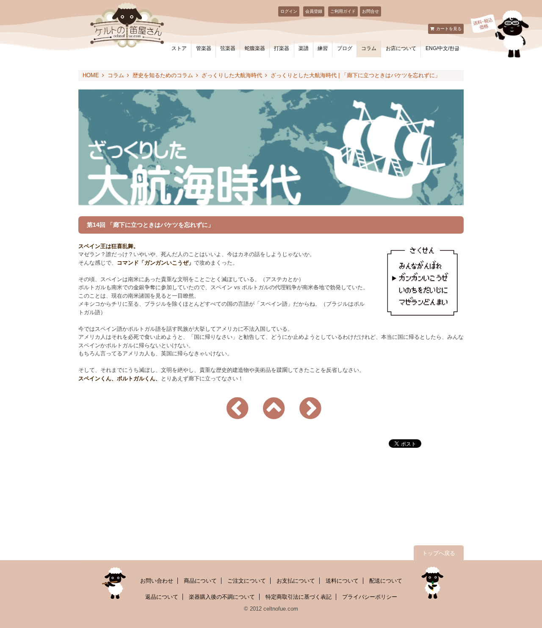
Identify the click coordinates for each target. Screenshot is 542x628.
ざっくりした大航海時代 (232, 75)
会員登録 (313, 11)
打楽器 (281, 48)
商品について (200, 581)
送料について (342, 581)
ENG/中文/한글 (442, 48)
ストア (179, 48)
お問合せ (370, 11)
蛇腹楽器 (255, 48)
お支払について (296, 581)
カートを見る (449, 28)
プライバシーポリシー (369, 597)
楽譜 (304, 48)
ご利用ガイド (343, 11)
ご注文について (246, 581)
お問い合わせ (156, 581)
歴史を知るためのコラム (163, 75)
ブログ (344, 48)
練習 (323, 48)
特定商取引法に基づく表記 (298, 597)
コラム (368, 48)
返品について (161, 597)
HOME (91, 75)
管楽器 (203, 48)
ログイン (288, 11)
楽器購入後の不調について (222, 597)
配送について (385, 581)
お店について (401, 48)
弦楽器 (227, 48)
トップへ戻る (438, 553)
